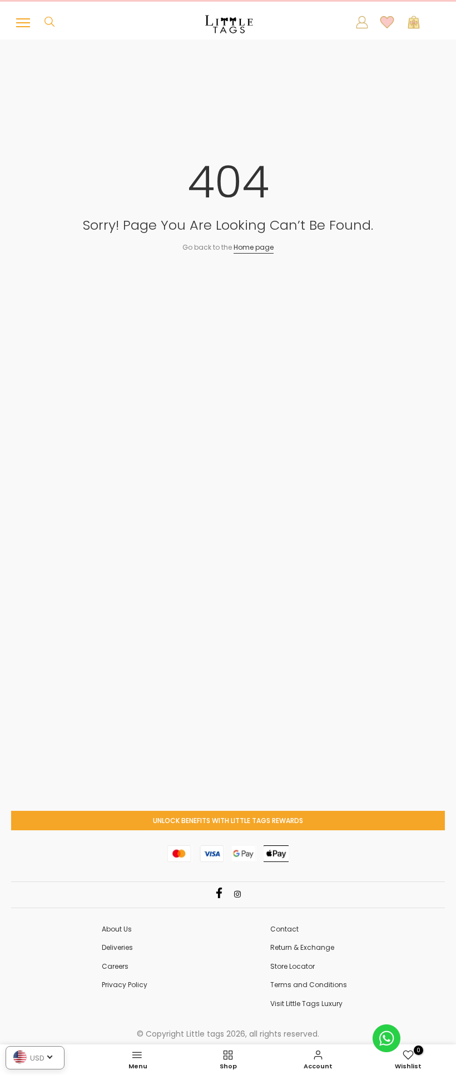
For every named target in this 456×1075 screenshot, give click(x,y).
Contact (284, 929)
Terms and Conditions (308, 984)
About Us (117, 929)
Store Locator (292, 966)
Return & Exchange (302, 947)
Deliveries (117, 947)
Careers (115, 966)
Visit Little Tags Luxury (306, 1003)
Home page (254, 247)
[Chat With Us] (386, 1037)
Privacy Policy (124, 984)
